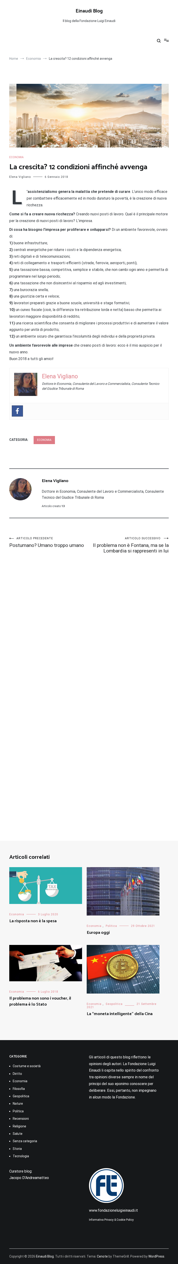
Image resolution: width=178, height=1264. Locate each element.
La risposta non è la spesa (33, 921)
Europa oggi (98, 932)
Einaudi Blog (89, 11)
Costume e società (27, 1066)
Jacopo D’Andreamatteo (29, 1178)
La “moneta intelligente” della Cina (120, 1013)
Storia (17, 1149)
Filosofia (19, 1089)
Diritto (17, 1074)
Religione (19, 1126)
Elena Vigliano (20, 177)
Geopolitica (114, 1004)
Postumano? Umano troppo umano (46, 542)
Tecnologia (21, 1156)
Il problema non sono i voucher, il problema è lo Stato (40, 1001)
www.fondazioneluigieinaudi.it (113, 1210)
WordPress (156, 1256)
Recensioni (21, 1118)
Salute (17, 1133)
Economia (16, 157)
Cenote (102, 1256)
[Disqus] (89, 625)
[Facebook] (17, 411)
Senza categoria (25, 1141)
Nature (18, 1103)
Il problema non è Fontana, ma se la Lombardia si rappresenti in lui (131, 545)
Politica (111, 926)
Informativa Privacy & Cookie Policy (111, 1219)
